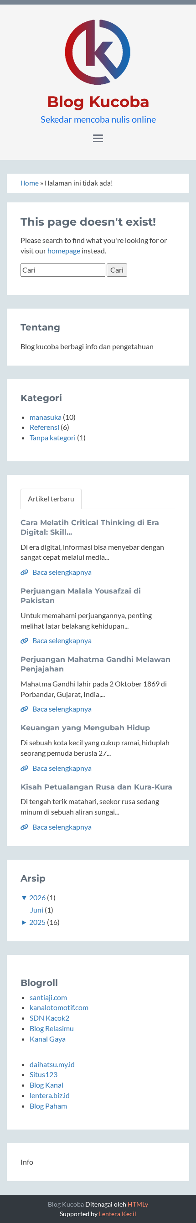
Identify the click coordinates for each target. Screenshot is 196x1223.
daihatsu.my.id (52, 1064)
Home (30, 183)
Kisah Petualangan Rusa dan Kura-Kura (96, 787)
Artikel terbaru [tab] (51, 498)
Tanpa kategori (53, 437)
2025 (37, 922)
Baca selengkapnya (61, 572)
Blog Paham (48, 1105)
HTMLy (138, 1204)
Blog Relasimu (52, 1028)
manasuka (46, 417)
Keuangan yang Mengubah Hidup (85, 727)
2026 (37, 897)
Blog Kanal (46, 1084)
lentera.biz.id (50, 1095)
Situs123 (43, 1074)
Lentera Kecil (117, 1214)
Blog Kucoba (98, 101)
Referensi (44, 427)
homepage (63, 250)
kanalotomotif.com (59, 1007)
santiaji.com (48, 997)
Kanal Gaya (48, 1038)
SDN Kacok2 (49, 1017)
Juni (36, 909)
